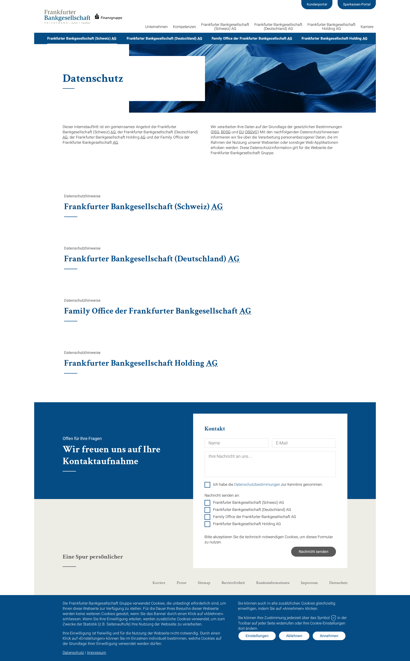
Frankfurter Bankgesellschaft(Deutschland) (278, 27)
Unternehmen (156, 27)
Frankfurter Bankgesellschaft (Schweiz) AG (248, 502)
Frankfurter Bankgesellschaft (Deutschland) (164, 38)
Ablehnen (294, 636)
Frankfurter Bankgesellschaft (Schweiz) (81, 38)
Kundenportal (317, 4)
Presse (181, 582)
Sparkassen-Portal (356, 4)
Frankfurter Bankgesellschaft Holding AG (247, 524)
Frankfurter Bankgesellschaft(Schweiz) (225, 27)
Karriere (367, 27)
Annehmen (329, 636)
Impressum (96, 653)
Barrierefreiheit (233, 582)
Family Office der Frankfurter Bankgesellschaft (252, 38)
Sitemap (204, 582)
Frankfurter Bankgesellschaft (331, 27)
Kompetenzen (184, 27)
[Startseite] (83, 16)
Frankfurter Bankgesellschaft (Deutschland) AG (252, 509)
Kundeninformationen (272, 582)
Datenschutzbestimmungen (257, 484)
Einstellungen (257, 636)
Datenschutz (73, 653)
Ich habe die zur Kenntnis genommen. (268, 484)
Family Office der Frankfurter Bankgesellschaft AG (254, 516)
